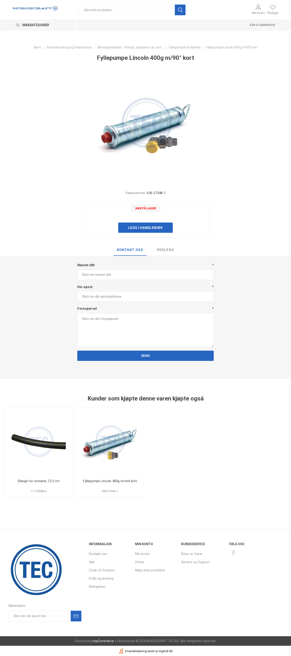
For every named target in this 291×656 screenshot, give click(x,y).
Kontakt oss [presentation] (130, 250)
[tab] (130, 250)
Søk (92, 562)
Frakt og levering (101, 578)
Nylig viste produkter (150, 570)
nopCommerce (103, 641)
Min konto (258, 13)
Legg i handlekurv (145, 228)
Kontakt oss (98, 554)
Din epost (85, 287)
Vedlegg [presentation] (165, 250)
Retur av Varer (192, 554)
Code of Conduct (102, 570)
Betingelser (97, 587)
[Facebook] (233, 553)
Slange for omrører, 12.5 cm (39, 481)
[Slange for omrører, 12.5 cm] (39, 442)
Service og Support (195, 562)
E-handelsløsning (136, 651)
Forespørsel (87, 308)
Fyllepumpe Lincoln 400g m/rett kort (110, 481)
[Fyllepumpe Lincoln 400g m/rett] (110, 442)
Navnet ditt (86, 265)
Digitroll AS (166, 651)
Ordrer (139, 562)
